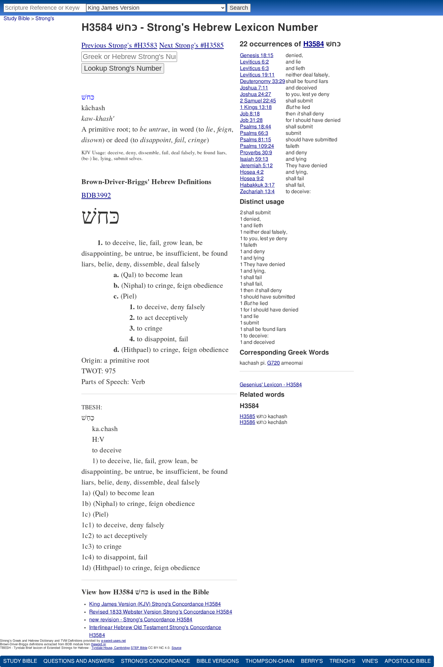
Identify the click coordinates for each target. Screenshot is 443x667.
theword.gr (98, 644)
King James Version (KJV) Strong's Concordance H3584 (155, 604)
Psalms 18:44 (255, 126)
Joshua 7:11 (254, 87)
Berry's (312, 661)
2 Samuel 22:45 (258, 100)
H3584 (313, 44)
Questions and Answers (78, 661)
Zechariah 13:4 (257, 191)
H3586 (247, 422)
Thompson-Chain (269, 661)
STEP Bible (139, 647)
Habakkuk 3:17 (257, 185)
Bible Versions (218, 661)
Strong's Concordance (155, 661)
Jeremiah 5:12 (256, 165)
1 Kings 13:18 (256, 107)
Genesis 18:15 (256, 55)
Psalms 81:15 (255, 139)
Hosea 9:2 (252, 178)
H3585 (247, 416)
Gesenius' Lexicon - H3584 (271, 384)
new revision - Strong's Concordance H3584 (141, 619)
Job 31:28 (251, 120)
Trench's (342, 661)
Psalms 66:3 (254, 133)
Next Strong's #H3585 (191, 45)
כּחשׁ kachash (263, 416)
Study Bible (17, 18)
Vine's (370, 661)
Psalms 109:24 (257, 146)
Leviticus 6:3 (254, 68)
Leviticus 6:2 (254, 61)
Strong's (44, 18)
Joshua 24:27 (255, 94)
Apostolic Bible (408, 661)
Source (176, 647)
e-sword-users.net (113, 640)
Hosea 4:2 (252, 172)
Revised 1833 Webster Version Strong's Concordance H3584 (160, 611)
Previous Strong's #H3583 (119, 45)
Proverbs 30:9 (256, 152)
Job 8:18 (250, 113)
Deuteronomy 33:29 (262, 81)
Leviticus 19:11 (257, 74)
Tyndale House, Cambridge (110, 647)
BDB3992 (96, 195)
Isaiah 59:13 (254, 159)
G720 (273, 363)
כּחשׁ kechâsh (263, 422)
